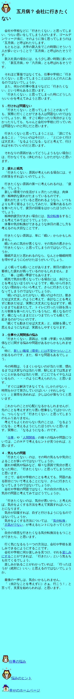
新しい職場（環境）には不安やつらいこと (42, 350)
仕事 (11, 437)
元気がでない (14, 524)
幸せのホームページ (24, 690)
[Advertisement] (34, 625)
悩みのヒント (21, 678)
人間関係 (29, 437)
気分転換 (53, 216)
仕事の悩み (17, 661)
